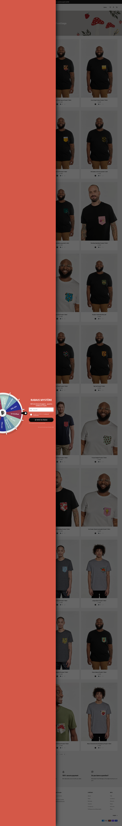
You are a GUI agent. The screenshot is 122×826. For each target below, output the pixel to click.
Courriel (35, 409)
